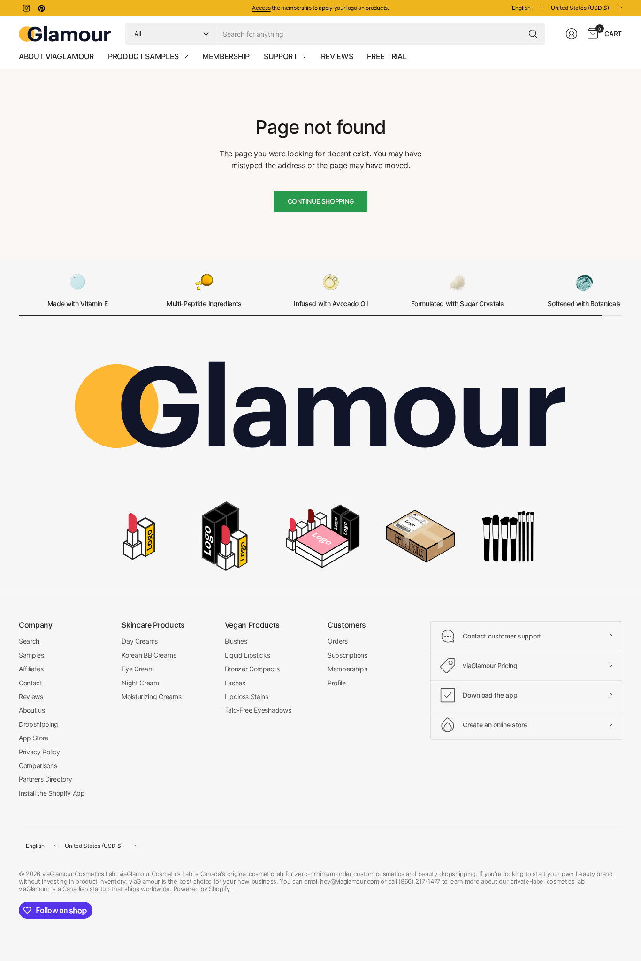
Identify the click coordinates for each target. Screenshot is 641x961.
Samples (31, 655)
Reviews (31, 696)
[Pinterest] (41, 7)
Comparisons (38, 765)
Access (261, 7)
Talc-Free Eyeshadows (258, 710)
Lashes (235, 683)
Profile (337, 683)
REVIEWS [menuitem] (337, 56)
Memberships (347, 669)
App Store (33, 738)
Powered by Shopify (202, 888)
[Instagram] (26, 7)
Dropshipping (38, 724)
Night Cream (140, 683)
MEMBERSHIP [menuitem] (226, 56)
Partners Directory (45, 779)
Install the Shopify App (52, 793)
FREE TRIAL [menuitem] (386, 56)
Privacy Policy (39, 752)
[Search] (533, 34)
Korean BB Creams (149, 655)
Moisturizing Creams (151, 696)
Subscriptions (347, 655)
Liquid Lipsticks (247, 655)
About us (32, 710)
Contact (30, 683)
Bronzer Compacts (252, 669)
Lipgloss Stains (246, 696)
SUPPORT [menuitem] (281, 56)
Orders (338, 641)
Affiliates (31, 669)
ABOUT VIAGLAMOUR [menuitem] (56, 56)
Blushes (236, 641)
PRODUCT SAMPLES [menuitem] (143, 56)
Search (29, 641)
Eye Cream (137, 669)
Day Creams (140, 641)
